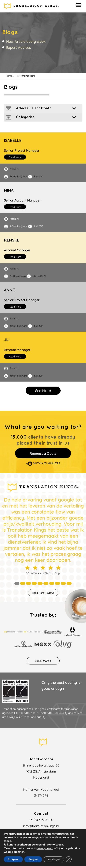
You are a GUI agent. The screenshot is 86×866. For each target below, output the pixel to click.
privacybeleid (44, 848)
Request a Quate (43, 453)
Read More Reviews (43, 592)
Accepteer (13, 859)
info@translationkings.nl (41, 826)
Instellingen (54, 859)
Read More (15, 157)
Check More (42, 660)
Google (8, 852)
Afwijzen (33, 859)
